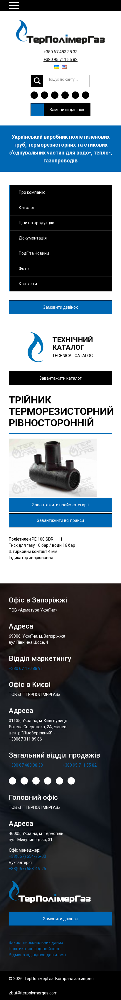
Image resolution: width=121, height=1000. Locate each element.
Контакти (28, 283)
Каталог (27, 207)
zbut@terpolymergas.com (33, 993)
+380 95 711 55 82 (60, 59)
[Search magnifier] (37, 81)
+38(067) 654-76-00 (27, 856)
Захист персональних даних (36, 942)
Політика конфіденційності (34, 948)
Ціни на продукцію (36, 222)
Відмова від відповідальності (37, 955)
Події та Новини (34, 253)
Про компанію (32, 192)
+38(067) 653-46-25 (27, 868)
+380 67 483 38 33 (60, 52)
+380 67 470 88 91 (26, 668)
